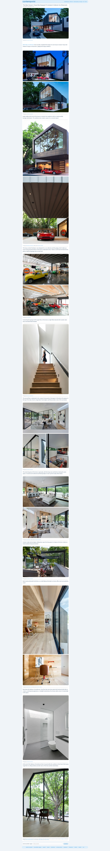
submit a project (29, 847)
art (83, 1)
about (48, 847)
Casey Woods (29, 317)
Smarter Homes (47, 839)
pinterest (65, 847)
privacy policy (59, 847)
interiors (71, 1)
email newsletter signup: (27, 843)
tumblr (80, 847)
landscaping (76, 1)
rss (83, 847)
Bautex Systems (41, 839)
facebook (71, 847)
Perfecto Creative (40, 245)
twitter (75, 847)
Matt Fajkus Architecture (28, 44)
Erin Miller (25, 6)
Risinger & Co (63, 838)
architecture (66, 1)
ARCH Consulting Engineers (29, 839)
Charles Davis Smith (30, 40)
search (44, 847)
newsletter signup (37, 847)
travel (86, 1)
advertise (53, 847)
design (80, 1)
